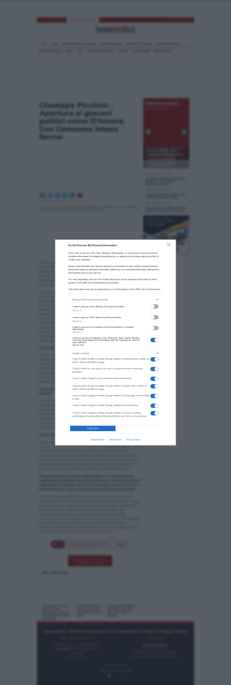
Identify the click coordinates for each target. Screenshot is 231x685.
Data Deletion (97, 439)
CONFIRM (93, 428)
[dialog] (115, 342)
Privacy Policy (133, 439)
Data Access (115, 439)
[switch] (154, 306)
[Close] (170, 246)
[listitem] (115, 299)
